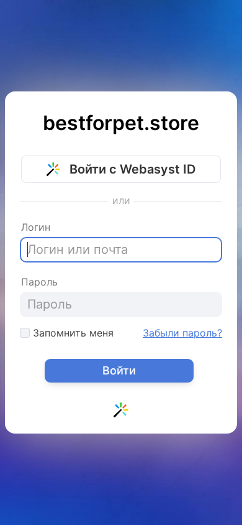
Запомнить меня (72, 333)
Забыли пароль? (182, 332)
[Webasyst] (121, 412)
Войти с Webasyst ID (130, 169)
